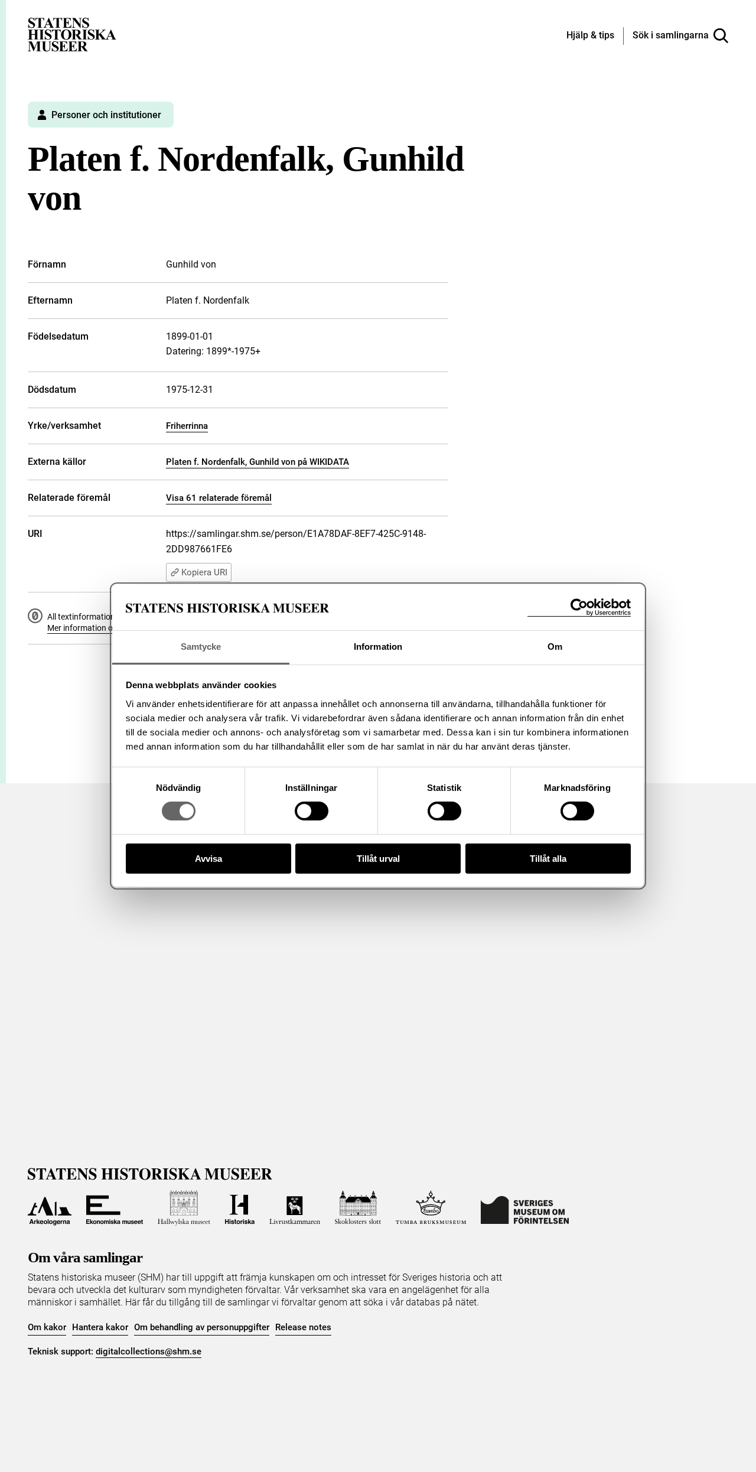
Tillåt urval (378, 859)
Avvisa (208, 859)
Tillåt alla (548, 859)
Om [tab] (555, 646)
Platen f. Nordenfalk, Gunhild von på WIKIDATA (257, 462)
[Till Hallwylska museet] (184, 1208)
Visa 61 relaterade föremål (219, 498)
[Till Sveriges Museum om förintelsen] (525, 1208)
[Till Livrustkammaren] (294, 1208)
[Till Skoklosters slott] (358, 1208)
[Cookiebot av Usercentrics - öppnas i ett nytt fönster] (579, 607)
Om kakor (47, 1327)
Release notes (303, 1327)
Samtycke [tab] (201, 646)
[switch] (311, 811)
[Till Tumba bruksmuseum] (431, 1208)
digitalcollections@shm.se (148, 1351)
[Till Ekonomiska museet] (114, 1208)
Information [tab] (378, 646)
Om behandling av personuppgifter (201, 1327)
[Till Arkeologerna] (49, 1208)
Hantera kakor (100, 1327)
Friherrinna (187, 426)
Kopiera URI (204, 572)
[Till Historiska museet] (240, 1208)
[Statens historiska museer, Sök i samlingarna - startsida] (72, 34)
